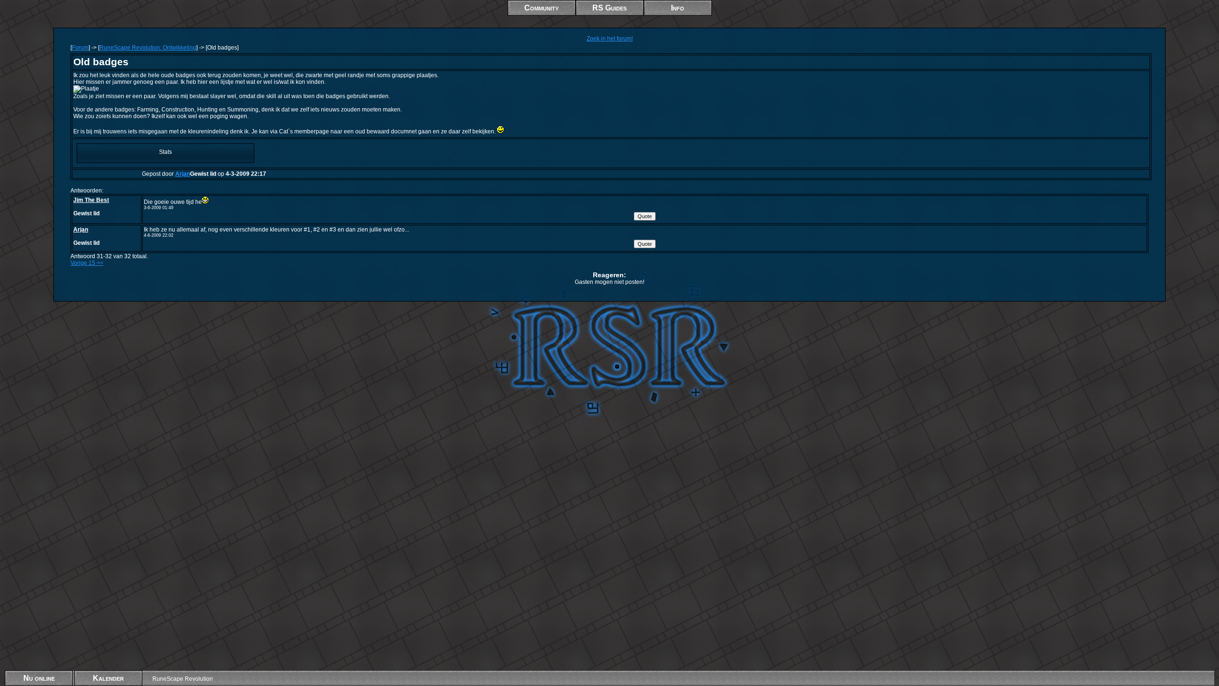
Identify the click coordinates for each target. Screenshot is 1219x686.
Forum (80, 47)
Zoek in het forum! (610, 38)
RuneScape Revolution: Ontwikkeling (148, 47)
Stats (165, 152)
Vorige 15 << (86, 263)
